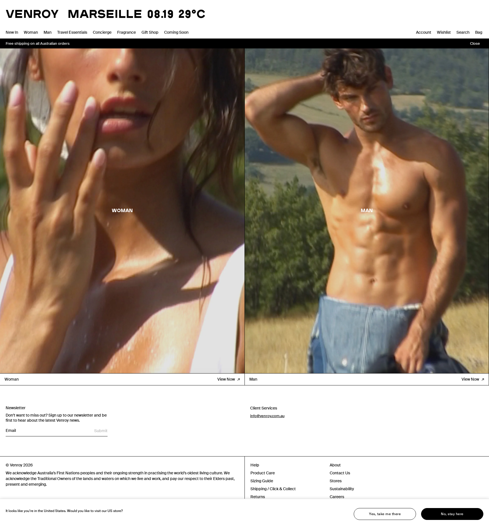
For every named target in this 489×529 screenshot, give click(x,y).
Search (462, 32)
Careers (337, 496)
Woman (31, 32)
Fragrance (126, 32)
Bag (478, 32)
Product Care (262, 472)
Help (254, 465)
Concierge (102, 32)
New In (12, 32)
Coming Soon (176, 32)
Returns (257, 496)
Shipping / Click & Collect (273, 488)
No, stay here (452, 514)
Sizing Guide (261, 480)
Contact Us (340, 472)
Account (423, 32)
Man (48, 32)
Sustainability (342, 488)
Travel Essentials (72, 32)
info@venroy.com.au (267, 415)
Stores (336, 480)
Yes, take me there (385, 514)
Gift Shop (149, 32)
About (335, 465)
